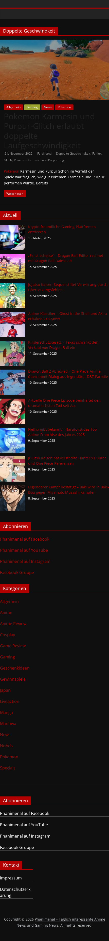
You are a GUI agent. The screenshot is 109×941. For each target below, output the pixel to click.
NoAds (6, 746)
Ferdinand (44, 153)
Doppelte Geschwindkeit (73, 153)
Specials (7, 768)
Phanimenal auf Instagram (25, 561)
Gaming (32, 107)
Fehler (96, 153)
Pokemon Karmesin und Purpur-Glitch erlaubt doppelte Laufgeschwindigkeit (49, 131)
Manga (6, 712)
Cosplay (7, 635)
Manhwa (8, 723)
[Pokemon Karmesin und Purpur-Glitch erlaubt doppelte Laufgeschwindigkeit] (54, 42)
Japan (5, 690)
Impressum (11, 878)
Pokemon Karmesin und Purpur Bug (39, 160)
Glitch (8, 160)
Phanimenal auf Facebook (24, 539)
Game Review (13, 646)
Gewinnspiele (13, 679)
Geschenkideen (14, 668)
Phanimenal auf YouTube (24, 550)
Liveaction (9, 701)
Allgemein (13, 107)
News (48, 107)
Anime (6, 612)
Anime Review (13, 623)
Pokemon (64, 107)
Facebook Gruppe (17, 572)
